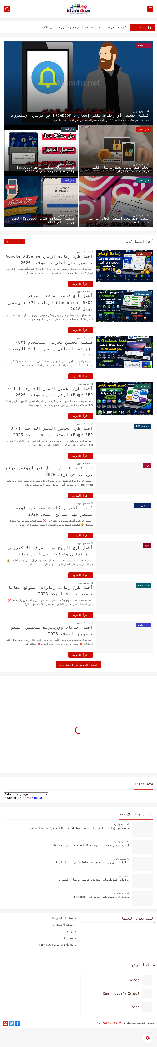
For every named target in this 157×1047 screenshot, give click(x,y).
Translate (37, 797)
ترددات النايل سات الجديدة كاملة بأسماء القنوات (94, 879)
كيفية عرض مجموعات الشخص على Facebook (101, 896)
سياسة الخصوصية (63, 918)
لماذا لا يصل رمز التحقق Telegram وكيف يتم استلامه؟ (92, 862)
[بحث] (7, 9)
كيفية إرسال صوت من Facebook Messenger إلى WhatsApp (91, 845)
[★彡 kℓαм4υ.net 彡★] (78, 9)
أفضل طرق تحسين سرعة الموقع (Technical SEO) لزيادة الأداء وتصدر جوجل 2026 (50, 302)
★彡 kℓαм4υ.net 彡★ (110, 1022)
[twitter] (11, 1023)
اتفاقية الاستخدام (63, 924)
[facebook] (17, 1023)
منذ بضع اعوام (120, 824)
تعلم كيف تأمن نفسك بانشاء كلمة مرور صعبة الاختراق (120, 169)
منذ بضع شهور (139, 111)
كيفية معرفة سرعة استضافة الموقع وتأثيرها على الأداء (83, 27)
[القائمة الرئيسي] (150, 9)
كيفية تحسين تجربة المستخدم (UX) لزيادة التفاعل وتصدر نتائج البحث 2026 (53, 348)
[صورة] (142, 829)
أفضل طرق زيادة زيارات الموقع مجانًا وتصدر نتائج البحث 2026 (50, 590)
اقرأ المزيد (80, 283)
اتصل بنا (69, 938)
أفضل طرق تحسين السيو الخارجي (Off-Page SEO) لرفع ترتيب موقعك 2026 (50, 391)
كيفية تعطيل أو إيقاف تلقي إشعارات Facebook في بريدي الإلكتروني (79, 115)
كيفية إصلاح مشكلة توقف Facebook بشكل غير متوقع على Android (45, 169)
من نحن (69, 931)
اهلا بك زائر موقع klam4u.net (56, 944)
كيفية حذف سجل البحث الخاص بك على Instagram (118, 220)
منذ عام (122, 876)
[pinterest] (5, 1023)
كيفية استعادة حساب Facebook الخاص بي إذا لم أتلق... (42, 220)
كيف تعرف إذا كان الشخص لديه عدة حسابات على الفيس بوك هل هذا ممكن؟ (79, 827)
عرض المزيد (14, 241)
